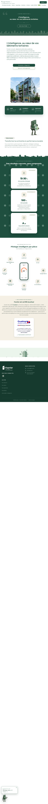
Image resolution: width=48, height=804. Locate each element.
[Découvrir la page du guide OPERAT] (5, 798)
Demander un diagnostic (7, 393)
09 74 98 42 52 (29, 370)
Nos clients (4, 385)
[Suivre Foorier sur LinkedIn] (3, 376)
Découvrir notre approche (24, 68)
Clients (13, 5)
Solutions (23, 5)
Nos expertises (5, 387)
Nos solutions (23, 26)
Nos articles (4, 390)
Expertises (18, 5)
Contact (43, 2)
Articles (28, 5)
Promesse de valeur (6, 5)
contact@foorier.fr (30, 368)
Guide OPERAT (35, 5)
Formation (44, 5)
